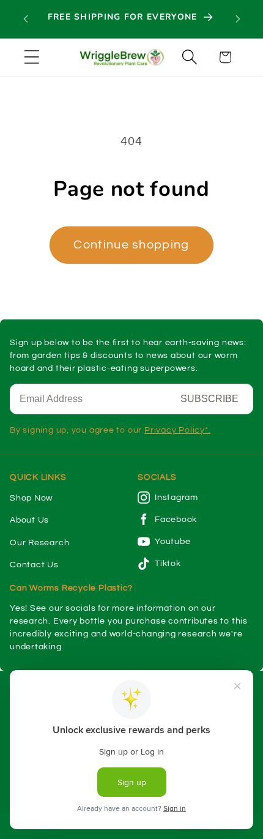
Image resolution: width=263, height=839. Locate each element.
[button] (31, 57)
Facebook (176, 519)
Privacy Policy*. (177, 430)
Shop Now (31, 498)
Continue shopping (131, 245)
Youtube (172, 541)
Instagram (176, 497)
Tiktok (168, 563)
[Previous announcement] (25, 19)
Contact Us (34, 565)
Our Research (39, 543)
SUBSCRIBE (209, 398)
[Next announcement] (237, 19)
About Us (29, 520)
